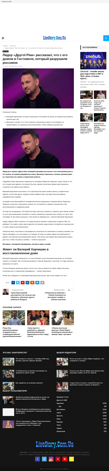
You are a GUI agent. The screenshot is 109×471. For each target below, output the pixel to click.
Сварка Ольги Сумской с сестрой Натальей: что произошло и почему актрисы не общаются (86, 384)
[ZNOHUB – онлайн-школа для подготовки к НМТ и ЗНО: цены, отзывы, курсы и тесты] (93, 60)
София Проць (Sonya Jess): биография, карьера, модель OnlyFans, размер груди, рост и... (86, 128)
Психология (61, 431)
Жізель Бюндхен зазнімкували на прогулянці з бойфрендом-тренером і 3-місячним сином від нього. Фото (33, 411)
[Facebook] (37, 459)
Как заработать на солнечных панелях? (29, 383)
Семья (59, 413)
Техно (59, 425)
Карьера (60, 422)
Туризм (59, 428)
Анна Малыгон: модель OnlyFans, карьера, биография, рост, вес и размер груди (100, 128)
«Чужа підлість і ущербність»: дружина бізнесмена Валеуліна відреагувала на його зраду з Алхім (38, 332)
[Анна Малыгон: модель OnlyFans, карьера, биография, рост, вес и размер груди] (100, 117)
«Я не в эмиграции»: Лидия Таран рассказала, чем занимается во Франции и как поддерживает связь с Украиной (33, 423)
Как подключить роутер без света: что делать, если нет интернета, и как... (86, 104)
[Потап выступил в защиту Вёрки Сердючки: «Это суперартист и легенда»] (62, 362)
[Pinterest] (58, 459)
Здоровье (60, 403)
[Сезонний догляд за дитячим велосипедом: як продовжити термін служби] (8, 374)
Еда (60, 406)
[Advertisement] (54, 19)
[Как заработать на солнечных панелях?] (8, 386)
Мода (58, 419)
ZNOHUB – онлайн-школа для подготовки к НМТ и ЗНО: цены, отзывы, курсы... (92, 75)
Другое (59, 400)
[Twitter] (44, 459)
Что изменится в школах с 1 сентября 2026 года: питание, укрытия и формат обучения (32, 360)
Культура (5, 51)
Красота (59, 416)
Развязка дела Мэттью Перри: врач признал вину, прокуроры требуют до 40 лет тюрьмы (87, 372)
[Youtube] (64, 459)
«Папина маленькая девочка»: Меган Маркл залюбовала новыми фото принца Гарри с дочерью (62, 331)
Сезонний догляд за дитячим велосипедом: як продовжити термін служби (31, 372)
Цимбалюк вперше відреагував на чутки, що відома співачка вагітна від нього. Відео (32, 398)
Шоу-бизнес (61, 409)
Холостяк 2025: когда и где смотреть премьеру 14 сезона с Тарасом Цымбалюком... (100, 105)
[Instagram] (51, 459)
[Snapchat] (71, 459)
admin (6, 66)
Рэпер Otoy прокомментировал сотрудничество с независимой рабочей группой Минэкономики (12, 332)
